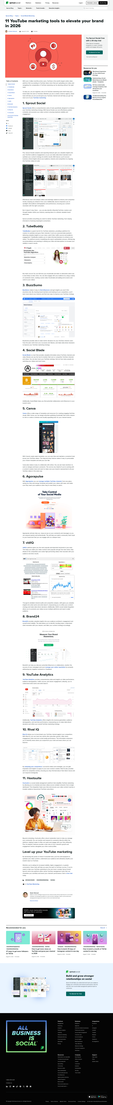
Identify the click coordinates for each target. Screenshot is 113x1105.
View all (103, 928)
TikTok (93, 1037)
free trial (69, 873)
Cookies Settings (81, 1101)
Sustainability (78, 1068)
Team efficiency (78, 1043)
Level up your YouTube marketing (12, 116)
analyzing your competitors (33, 766)
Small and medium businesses (82, 1028)
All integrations (95, 1041)
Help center (94, 1057)
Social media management (81, 1032)
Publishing (60, 1025)
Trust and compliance (80, 1048)
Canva (25, 413)
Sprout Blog (9, 8)
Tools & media (40, 8)
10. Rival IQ (10, 109)
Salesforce (94, 1039)
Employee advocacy (62, 1037)
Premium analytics (62, 1030)
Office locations (78, 1059)
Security (76, 1070)
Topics (19, 8)
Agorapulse (29, 481)
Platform (28, 3)
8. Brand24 (10, 104)
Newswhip (60, 1041)
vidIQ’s (25, 547)
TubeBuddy (26, 231)
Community (60, 1066)
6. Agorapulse (10, 98)
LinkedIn (94, 1030)
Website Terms (63, 1101)
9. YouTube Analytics (12, 107)
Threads (94, 1032)
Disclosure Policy (72, 1101)
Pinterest (94, 1034)
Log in (80, 3)
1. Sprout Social (11, 84)
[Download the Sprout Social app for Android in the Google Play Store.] (102, 1096)
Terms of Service (54, 1101)
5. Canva (9, 95)
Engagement (60, 1023)
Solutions (38, 3)
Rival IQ (25, 734)
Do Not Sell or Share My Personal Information (97, 1101)
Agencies (77, 1025)
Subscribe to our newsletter (64, 1057)
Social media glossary (63, 1072)
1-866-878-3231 (10, 1079)
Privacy (47, 1101)
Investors (77, 1066)
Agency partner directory (63, 1077)
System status (95, 1061)
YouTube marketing (39, 98)
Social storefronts (79, 1037)
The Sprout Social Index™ (63, 1059)
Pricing (47, 3)
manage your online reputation (55, 667)
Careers (76, 1061)
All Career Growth (30, 880)
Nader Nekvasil (13, 31)
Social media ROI (61, 1061)
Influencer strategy (79, 1046)
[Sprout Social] (13, 3)
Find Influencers (61, 1075)
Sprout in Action (100, 946)
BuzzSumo (26, 290)
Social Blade (27, 355)
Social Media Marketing (28, 15)
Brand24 (25, 621)
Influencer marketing (62, 1034)
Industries (77, 1050)
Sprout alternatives (62, 1070)
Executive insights (54, 8)
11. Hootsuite (10, 112)
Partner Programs (61, 1079)
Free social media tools (63, 1084)
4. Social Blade (11, 92)
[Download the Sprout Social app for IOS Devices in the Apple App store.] (92, 1096)
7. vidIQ (9, 101)
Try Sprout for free (94, 52)
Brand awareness (79, 1041)
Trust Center (77, 1072)
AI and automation (62, 1039)
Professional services (79, 1030)
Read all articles (34, 900)
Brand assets (61, 1081)
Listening (60, 1032)
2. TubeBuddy (10, 87)
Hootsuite (26, 783)
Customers (77, 1063)
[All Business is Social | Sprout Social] (26, 1036)
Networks (29, 8)
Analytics (60, 1028)
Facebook (94, 1023)
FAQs (93, 1059)
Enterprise (77, 1023)
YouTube (53, 880)
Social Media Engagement (13, 946)
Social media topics (62, 1086)
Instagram (60, 946)
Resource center (61, 1068)
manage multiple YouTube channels (50, 481)
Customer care (78, 1034)
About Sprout (78, 1057)
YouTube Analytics (28, 679)
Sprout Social (27, 108)
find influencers (45, 290)
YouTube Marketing (33, 884)
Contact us (9, 1083)
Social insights (78, 1039)
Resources (55, 3)
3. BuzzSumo (10, 89)
